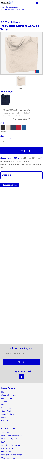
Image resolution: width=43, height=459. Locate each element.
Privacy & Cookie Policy (11, 454)
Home (2, 7)
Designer (5, 417)
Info (3, 404)
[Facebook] (21, 376)
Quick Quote (6, 411)
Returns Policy (7, 448)
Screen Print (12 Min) (9, 158)
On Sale (4, 420)
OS (3, 141)
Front (21, 89)
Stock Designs (7, 414)
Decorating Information (11, 435)
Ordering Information (10, 439)
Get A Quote (7, 398)
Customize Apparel (12, 7)
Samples (5, 401)
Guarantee (6, 451)
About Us (5, 432)
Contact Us (6, 408)
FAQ (3, 442)
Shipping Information (10, 445)
